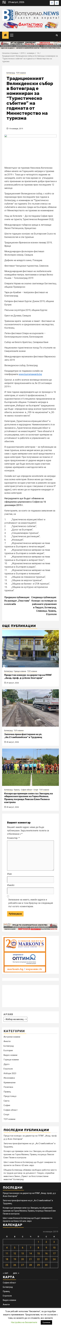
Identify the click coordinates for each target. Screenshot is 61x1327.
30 (46, 1265)
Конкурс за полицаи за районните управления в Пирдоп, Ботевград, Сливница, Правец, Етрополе (44, 606)
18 (7, 1259)
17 (54, 1253)
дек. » (16, 1273)
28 (30, 1265)
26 (14, 1265)
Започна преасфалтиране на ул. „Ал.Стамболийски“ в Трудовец (23, 736)
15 (38, 1253)
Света (6, 1101)
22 (38, 1259)
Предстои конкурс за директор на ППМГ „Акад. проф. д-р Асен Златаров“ (28, 676)
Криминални (9, 1082)
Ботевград (11, 73)
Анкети (7, 1041)
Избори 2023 (10, 1073)
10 (54, 1247)
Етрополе (8, 1068)
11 (7, 1253)
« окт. (6, 1273)
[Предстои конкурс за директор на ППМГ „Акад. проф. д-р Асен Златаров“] (30, 648)
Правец (17, 790)
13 (22, 1253)
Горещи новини (20, 671)
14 (30, 1253)
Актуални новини (12, 1037)
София (7, 1105)
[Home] (5, 35)
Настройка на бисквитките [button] (24, 1322)
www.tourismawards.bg (30, 374)
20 (22, 1259)
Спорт (35, 790)
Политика (8, 1087)
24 (54, 1259)
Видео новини (10, 1055)
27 (22, 1265)
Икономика (9, 1078)
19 (14, 1259)
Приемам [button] (46, 1322)
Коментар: (13, 838)
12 (14, 1253)
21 (30, 1259)
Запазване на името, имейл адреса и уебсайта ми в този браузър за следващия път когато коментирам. (30, 903)
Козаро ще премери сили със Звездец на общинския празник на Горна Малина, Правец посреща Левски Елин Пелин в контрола (28, 798)
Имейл (10, 885)
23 (46, 1259)
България (8, 1050)
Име (9, 874)
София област (26, 790)
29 (38, 1265)
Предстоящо (10, 1096)
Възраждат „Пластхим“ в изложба (17, 600)
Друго (7, 1064)
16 (46, 1253)
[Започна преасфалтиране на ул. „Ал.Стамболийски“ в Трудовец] (30, 708)
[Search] (57, 35)
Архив (8, 1014)
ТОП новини (21, 73)
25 (7, 1265)
